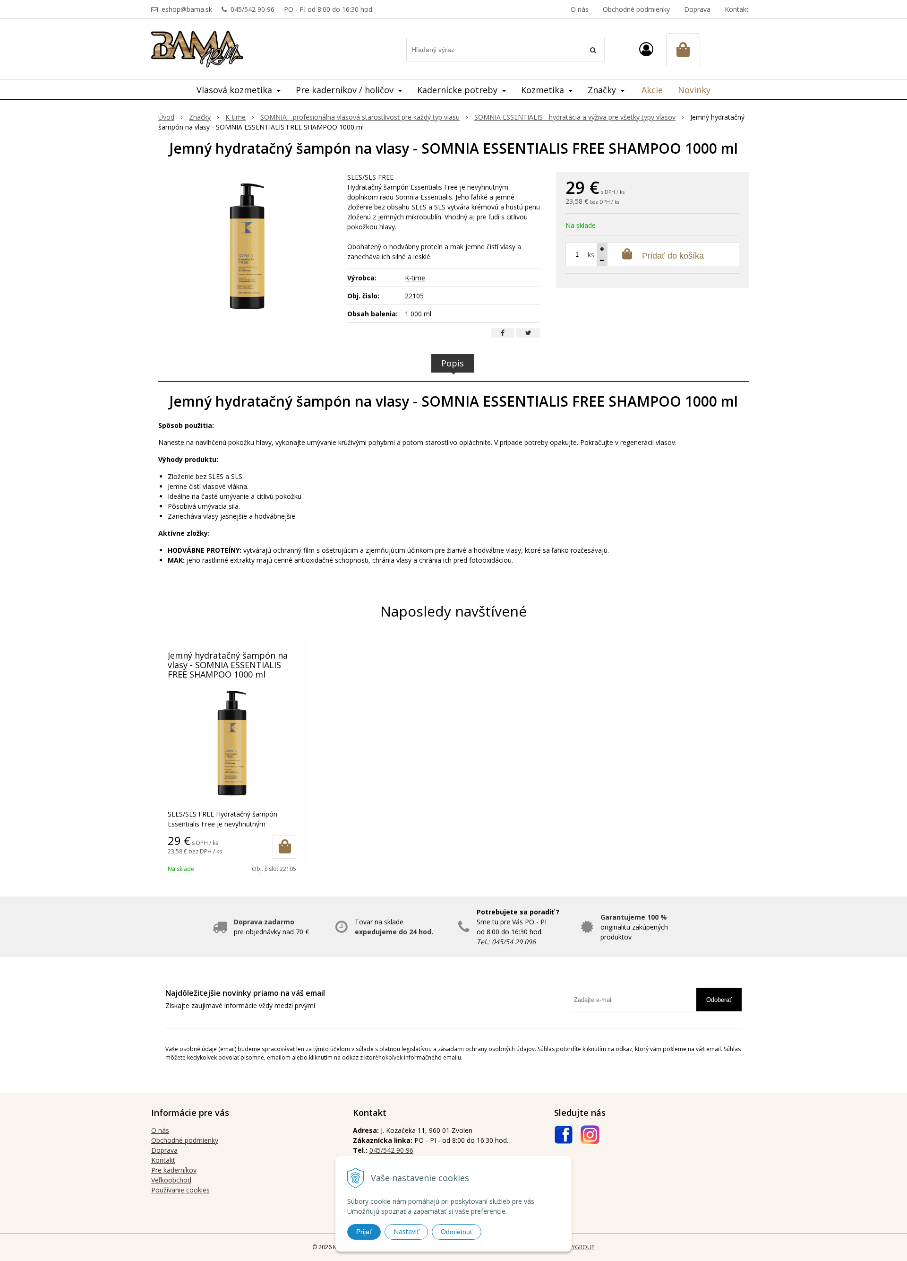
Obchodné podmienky (636, 9)
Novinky (694, 90)
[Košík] (683, 49)
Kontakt (737, 9)
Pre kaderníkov (174, 1169)
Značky (200, 117)
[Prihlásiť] (646, 49)
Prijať (364, 1231)
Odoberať (719, 999)
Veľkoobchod (171, 1179)
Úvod (166, 117)
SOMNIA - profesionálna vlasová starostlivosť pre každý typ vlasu (360, 117)
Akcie (652, 90)
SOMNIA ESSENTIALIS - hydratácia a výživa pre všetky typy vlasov (575, 117)
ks (591, 254)
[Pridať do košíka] (284, 847)
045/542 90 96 (252, 9)
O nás (580, 9)
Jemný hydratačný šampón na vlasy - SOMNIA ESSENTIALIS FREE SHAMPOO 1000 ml (228, 665)
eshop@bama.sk (187, 9)
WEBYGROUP (577, 1247)
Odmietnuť (456, 1231)
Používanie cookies (180, 1189)
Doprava (697, 9)
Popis (452, 363)
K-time (235, 117)
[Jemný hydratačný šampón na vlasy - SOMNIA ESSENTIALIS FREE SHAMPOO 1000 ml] (246, 243)
